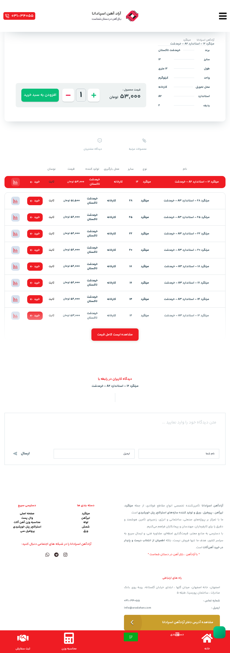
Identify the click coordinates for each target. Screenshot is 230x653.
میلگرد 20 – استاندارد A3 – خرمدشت (186, 250)
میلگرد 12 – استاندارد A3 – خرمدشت (186, 315)
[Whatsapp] (47, 554)
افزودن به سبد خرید (40, 95)
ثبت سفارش (22, 648)
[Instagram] (65, 554)
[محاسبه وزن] (69, 638)
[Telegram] (56, 554)
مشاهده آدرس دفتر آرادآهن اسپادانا (187, 622)
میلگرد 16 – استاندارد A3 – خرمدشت (186, 283)
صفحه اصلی (27, 513)
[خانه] (207, 638)
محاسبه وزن (69, 648)
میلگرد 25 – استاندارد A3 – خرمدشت (187, 217)
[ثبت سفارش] (23, 638)
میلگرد (187, 40)
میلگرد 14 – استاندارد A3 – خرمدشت (186, 299)
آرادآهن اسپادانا (205, 40)
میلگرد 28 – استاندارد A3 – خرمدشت (186, 200)
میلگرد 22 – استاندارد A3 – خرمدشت (186, 233)
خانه (207, 648)
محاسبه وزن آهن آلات (27, 522)
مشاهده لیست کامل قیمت (115, 334)
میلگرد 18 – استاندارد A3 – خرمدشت (186, 266)
